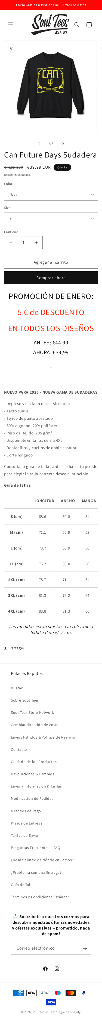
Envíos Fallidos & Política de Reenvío (43, 737)
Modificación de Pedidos (32, 798)
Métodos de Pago (26, 810)
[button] (11, 25)
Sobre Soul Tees (25, 700)
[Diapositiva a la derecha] (63, 143)
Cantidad (11, 232)
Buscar (17, 688)
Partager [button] (17, 648)
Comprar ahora (51, 277)
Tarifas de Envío (24, 835)
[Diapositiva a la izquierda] (39, 143)
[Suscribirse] (85, 948)
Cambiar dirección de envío (35, 724)
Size (7, 207)
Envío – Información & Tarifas (36, 786)
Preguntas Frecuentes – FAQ (35, 847)
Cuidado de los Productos (34, 761)
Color (8, 183)
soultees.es (40, 1012)
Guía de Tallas (23, 884)
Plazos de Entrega (26, 823)
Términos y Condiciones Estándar (40, 896)
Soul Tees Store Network (32, 712)
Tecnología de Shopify (65, 1012)
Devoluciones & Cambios (32, 773)
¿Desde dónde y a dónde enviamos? (42, 859)
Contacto (19, 749)
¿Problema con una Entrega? (36, 872)
